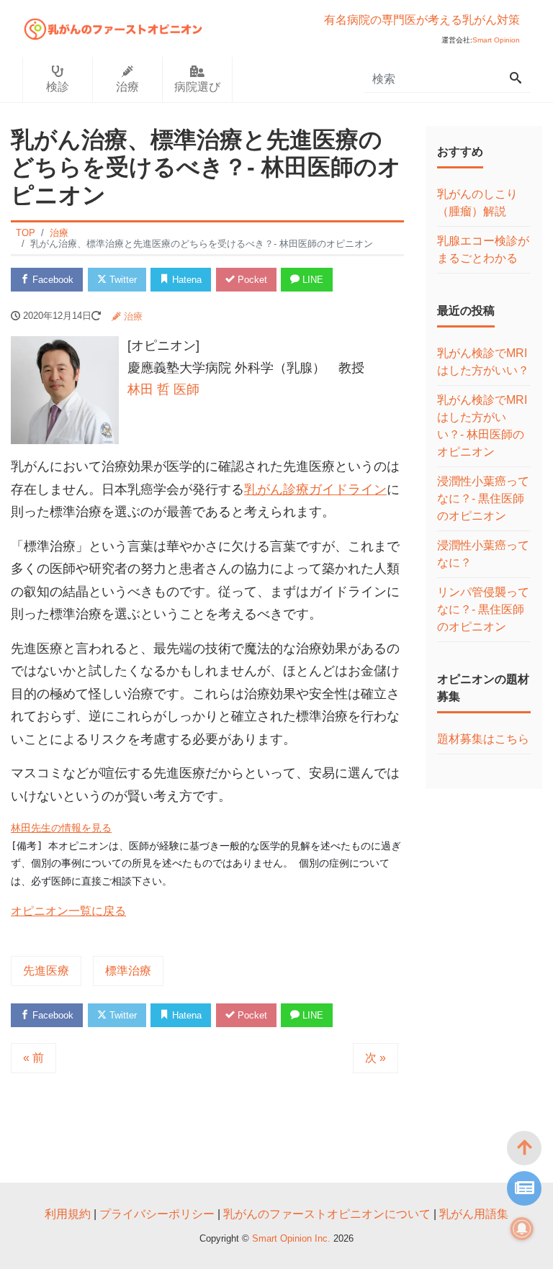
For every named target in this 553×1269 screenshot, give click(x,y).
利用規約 (68, 1214)
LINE (311, 279)
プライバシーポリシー (157, 1214)
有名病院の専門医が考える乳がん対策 (422, 20)
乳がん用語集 (473, 1214)
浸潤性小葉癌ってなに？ (483, 554)
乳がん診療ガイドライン (315, 489)
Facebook (51, 279)
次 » (375, 1058)
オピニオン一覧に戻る (68, 911)
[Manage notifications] (522, 1228)
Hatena (185, 279)
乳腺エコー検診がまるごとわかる (483, 249)
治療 (127, 87)
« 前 (33, 1058)
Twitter (122, 279)
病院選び (197, 87)
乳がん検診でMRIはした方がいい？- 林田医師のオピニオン (482, 426)
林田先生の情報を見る (61, 828)
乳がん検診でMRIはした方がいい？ (483, 361)
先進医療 (46, 971)
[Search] (515, 79)
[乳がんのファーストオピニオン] (113, 27)
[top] (524, 1148)
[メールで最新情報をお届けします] (524, 1188)
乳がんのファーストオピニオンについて (327, 1214)
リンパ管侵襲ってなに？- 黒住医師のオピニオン (483, 609)
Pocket (251, 279)
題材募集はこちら (483, 739)
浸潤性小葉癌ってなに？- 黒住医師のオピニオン (483, 498)
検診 (57, 87)
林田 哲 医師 (163, 389)
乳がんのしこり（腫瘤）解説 (477, 202)
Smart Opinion (496, 40)
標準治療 (128, 971)
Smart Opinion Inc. (292, 1238)
